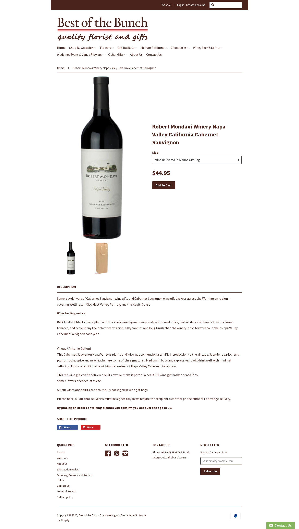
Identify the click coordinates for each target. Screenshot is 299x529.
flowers (70, 381)
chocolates (88, 381)
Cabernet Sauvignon (100, 298)
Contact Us (154, 54)
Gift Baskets (126, 48)
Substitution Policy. (68, 469)
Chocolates (179, 48)
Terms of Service (66, 491)
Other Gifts (116, 54)
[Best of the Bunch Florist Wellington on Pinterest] (116, 455)
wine (118, 298)
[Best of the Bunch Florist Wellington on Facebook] (108, 455)
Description (66, 287)
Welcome (62, 458)
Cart (168, 5)
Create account (195, 5)
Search (61, 452)
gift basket (174, 375)
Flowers (106, 48)
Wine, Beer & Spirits (207, 48)
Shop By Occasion (81, 48)
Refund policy (65, 497)
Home (61, 48)
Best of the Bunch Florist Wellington (99, 515)
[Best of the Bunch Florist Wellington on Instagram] (125, 455)
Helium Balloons (153, 48)
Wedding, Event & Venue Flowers (79, 54)
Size (155, 152)
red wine (69, 375)
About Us (136, 54)
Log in (180, 5)
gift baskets (178, 298)
